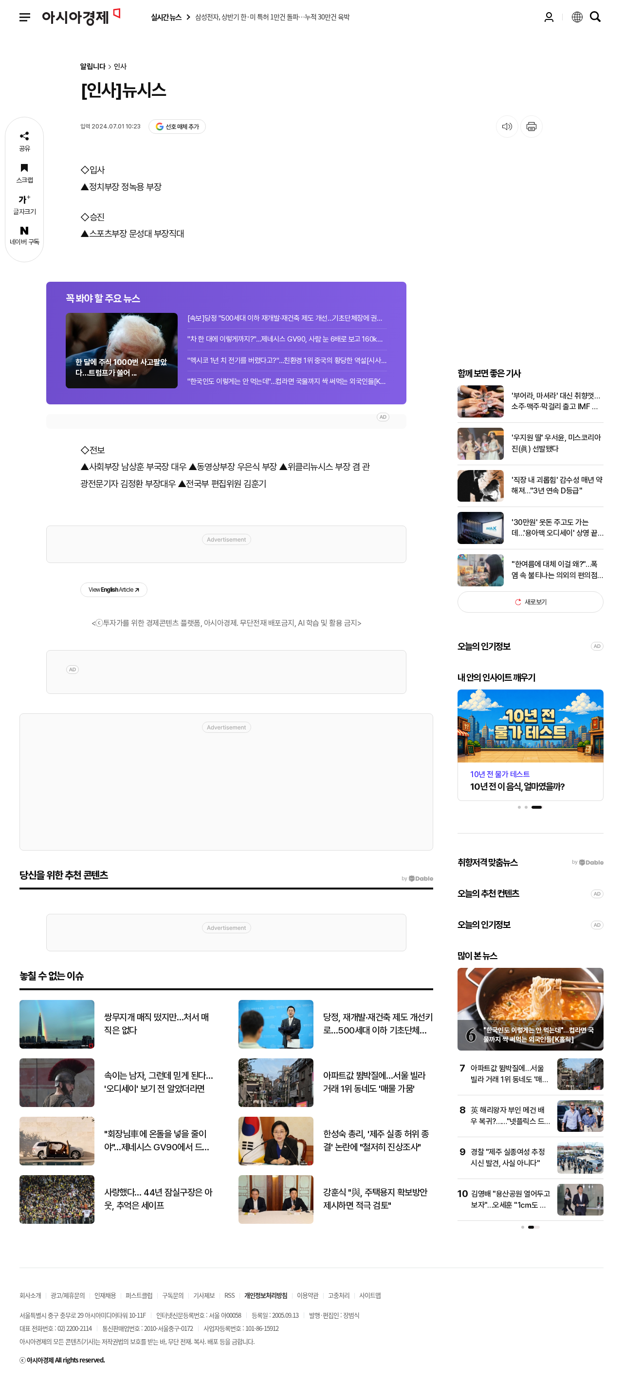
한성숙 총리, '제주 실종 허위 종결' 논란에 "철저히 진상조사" (376, 1140)
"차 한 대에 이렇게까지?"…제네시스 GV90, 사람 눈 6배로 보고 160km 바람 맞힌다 (287, 339)
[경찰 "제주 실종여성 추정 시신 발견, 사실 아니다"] (580, 1171)
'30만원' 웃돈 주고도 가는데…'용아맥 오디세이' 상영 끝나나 (555, 528)
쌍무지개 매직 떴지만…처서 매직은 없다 (156, 1024)
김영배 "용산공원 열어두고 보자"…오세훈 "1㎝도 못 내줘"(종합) (510, 1204)
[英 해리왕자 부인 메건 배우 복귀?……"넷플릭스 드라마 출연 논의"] (580, 1129)
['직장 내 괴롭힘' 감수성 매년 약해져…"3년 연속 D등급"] (481, 499)
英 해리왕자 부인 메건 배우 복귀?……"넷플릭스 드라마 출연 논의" (507, 1121)
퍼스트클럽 (139, 1295)
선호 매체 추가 (182, 126)
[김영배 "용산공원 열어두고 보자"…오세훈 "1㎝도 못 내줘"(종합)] (580, 1213)
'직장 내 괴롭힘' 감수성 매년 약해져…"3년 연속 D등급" (557, 485)
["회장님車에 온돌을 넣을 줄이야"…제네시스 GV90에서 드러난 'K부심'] (56, 1163)
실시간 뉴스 (166, 17)
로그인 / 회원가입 (549, 17)
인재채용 (105, 1295)
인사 (120, 67)
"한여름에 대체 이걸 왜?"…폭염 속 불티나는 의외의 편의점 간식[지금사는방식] (555, 570)
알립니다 (93, 67)
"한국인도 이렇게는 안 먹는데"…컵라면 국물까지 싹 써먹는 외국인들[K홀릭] (287, 381)
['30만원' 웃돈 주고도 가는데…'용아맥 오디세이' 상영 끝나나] (481, 541)
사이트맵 (370, 1295)
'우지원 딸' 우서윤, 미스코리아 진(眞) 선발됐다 (556, 443)
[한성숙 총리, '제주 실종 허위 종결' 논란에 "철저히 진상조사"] (275, 1163)
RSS (229, 1295)
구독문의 (172, 1295)
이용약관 (307, 1295)
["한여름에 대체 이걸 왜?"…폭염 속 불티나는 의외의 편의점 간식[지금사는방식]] (481, 584)
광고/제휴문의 (68, 1295)
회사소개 (30, 1295)
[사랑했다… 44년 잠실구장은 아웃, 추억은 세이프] (56, 1221)
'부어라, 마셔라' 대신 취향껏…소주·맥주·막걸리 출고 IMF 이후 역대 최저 (556, 402)
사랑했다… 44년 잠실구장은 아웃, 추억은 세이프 (158, 1199)
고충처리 (338, 1295)
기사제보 (204, 1295)
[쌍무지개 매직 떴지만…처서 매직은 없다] (56, 1046)
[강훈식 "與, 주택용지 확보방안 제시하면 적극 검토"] (275, 1221)
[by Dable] (417, 879)
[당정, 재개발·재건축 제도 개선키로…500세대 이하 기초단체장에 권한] (275, 1046)
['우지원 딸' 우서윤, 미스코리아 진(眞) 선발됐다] (481, 457)
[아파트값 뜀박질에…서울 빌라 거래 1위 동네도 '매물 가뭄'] (275, 1104)
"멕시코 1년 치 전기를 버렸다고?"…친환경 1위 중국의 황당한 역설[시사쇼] (287, 360)
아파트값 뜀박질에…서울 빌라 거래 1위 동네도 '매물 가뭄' (374, 1082)
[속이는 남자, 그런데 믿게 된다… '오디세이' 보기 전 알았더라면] (56, 1104)
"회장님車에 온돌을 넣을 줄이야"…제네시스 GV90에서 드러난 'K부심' (157, 1141)
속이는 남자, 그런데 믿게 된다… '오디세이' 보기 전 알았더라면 (158, 1082)
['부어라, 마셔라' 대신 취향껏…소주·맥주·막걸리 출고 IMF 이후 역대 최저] (481, 415)
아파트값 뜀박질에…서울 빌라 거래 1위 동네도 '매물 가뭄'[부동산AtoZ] (510, 1079)
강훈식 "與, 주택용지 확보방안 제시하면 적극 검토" (375, 1199)
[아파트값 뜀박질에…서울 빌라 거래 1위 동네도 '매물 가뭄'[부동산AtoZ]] (580, 1087)
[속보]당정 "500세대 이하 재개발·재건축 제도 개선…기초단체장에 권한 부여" (287, 318)
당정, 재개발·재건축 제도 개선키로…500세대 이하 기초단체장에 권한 (377, 1024)
